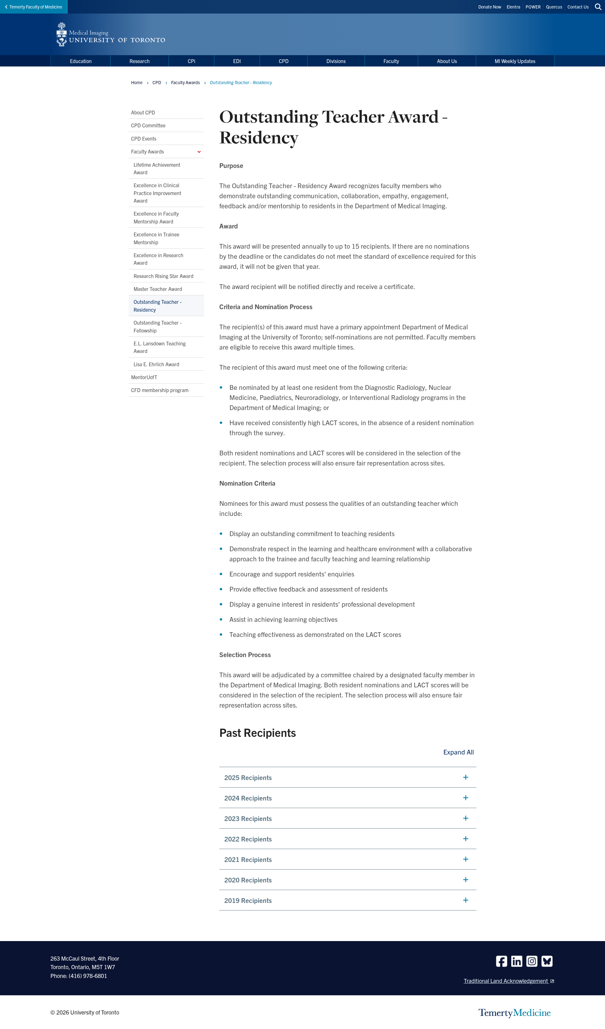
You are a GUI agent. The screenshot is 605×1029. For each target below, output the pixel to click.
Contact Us (578, 6)
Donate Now (489, 6)
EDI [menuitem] (237, 61)
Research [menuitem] (140, 61)
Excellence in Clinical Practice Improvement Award (157, 193)
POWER (533, 6)
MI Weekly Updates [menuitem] (515, 61)
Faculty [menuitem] (391, 61)
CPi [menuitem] (191, 61)
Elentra (513, 6)
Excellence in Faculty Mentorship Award (156, 217)
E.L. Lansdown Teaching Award (160, 347)
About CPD (143, 112)
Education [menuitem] (81, 61)
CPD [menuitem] (284, 61)
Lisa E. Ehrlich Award (156, 364)
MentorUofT (144, 377)
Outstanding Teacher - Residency (158, 305)
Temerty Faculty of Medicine (35, 6)
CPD (157, 82)
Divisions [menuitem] (336, 61)
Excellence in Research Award (158, 259)
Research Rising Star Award (163, 276)
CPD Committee (148, 125)
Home (136, 82)
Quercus (554, 6)
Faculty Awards (147, 151)
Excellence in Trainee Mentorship (156, 238)
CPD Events (143, 138)
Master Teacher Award (158, 289)
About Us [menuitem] (447, 61)
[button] (347, 777)
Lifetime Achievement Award (157, 168)
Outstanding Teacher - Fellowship (158, 326)
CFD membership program (159, 390)
